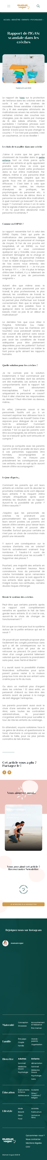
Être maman (36, 1028)
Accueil (6, 20)
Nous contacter (33, 1139)
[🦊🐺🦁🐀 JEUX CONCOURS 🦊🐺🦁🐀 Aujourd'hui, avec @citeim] (34, 997)
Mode (20, 1108)
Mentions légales (34, 1143)
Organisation (36, 1044)
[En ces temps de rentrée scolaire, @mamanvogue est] (34, 978)
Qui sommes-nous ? (35, 1136)
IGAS (22, 97)
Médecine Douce (22, 1068)
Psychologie (36, 20)
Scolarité (35, 1090)
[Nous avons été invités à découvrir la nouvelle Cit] (13, 958)
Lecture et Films (35, 1116)
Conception (23, 1022)
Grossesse (22, 1026)
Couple (21, 1042)
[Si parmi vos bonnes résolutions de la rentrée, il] (13, 978)
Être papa (22, 1039)
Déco (20, 1115)
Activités (35, 1108)
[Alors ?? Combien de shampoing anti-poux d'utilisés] (34, 958)
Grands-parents (34, 1040)
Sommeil (22, 1063)
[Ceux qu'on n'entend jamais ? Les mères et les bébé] (13, 997)
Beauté (21, 1112)
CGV (28, 1147)
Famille (21, 1046)
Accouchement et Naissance (38, 1023)
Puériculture (36, 1112)
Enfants (25, 20)
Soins (33, 1079)
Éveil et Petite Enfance (23, 1091)
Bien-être (16, 20)
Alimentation (36, 1063)
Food (20, 1119)
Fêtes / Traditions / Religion (36, 1095)
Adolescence (23, 1095)
